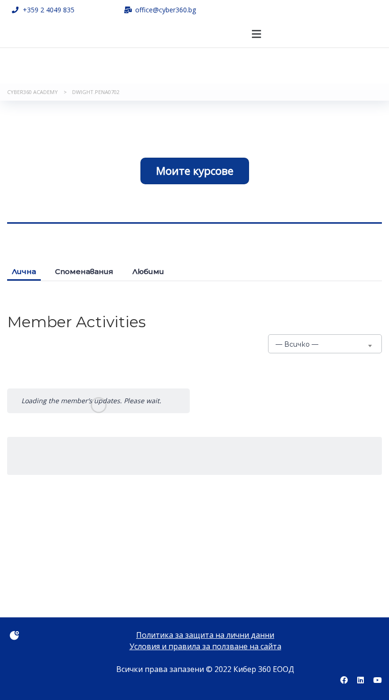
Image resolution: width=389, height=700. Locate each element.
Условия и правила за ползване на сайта (205, 646)
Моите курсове (194, 170)
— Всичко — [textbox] (297, 344)
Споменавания (84, 271)
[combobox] (325, 343)
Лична (24, 271)
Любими (148, 271)
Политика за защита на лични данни (205, 635)
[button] (257, 34)
